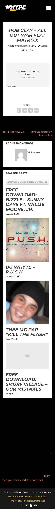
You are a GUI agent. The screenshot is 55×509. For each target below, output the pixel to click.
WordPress (46, 492)
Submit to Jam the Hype (34, 501)
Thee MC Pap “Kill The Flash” (27, 332)
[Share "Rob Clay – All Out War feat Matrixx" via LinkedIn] (30, 110)
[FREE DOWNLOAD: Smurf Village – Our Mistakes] (27, 356)
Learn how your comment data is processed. (26, 478)
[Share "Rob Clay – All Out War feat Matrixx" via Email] (36, 110)
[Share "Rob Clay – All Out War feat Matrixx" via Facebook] (19, 110)
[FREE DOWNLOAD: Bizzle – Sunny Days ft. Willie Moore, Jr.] (27, 182)
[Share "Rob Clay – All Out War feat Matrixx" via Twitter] (25, 110)
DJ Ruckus (23, 46)
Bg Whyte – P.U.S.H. (20, 269)
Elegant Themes (22, 492)
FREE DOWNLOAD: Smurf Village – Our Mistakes (27, 382)
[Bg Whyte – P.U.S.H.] (27, 240)
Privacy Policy (16, 501)
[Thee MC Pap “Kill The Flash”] (27, 302)
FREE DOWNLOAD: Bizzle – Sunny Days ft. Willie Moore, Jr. (25, 199)
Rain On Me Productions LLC (20, 496)
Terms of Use (40, 496)
